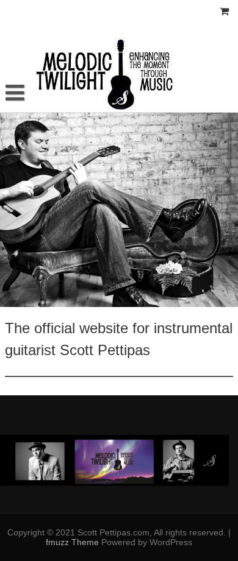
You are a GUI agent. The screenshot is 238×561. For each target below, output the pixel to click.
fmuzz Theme (73, 542)
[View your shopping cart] (225, 11)
